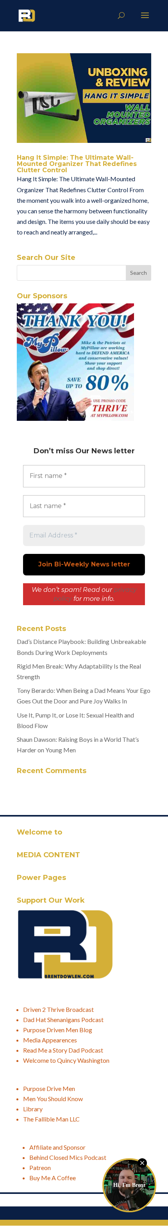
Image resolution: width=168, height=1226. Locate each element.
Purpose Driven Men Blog (57, 1029)
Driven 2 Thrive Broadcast (58, 1009)
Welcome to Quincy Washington (66, 1060)
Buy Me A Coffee (52, 1177)
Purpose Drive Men (49, 1088)
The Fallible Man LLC (51, 1119)
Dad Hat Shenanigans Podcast (63, 1019)
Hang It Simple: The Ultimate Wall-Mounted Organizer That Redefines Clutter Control (77, 164)
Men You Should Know (53, 1098)
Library (33, 1108)
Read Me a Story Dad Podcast (63, 1050)
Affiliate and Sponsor (57, 1147)
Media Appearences (50, 1040)
